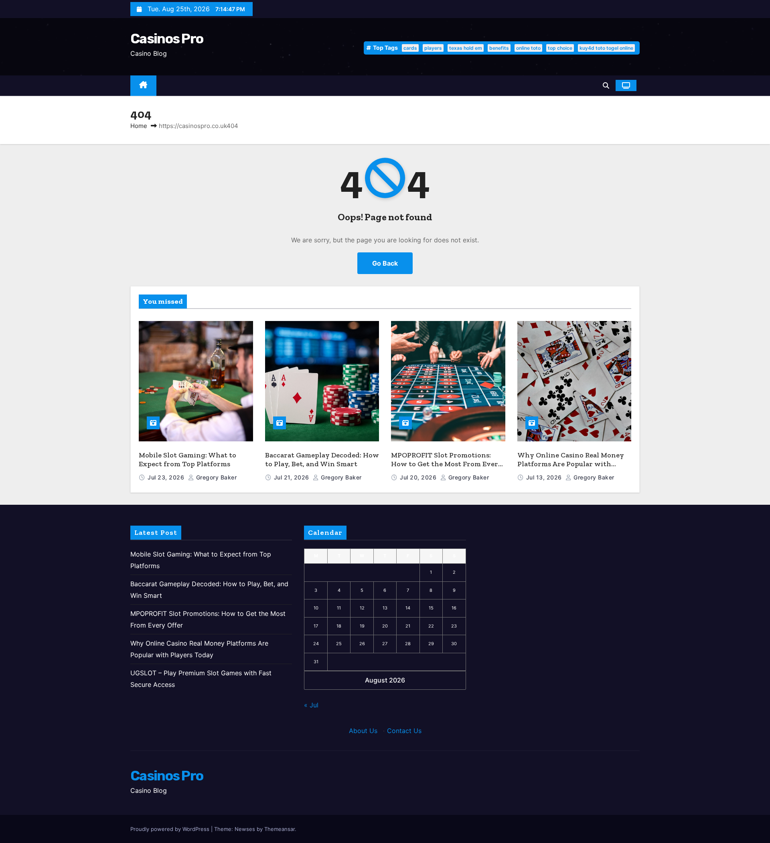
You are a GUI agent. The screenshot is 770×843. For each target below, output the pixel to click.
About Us (363, 731)
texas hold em (465, 48)
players (433, 48)
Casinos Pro (166, 38)
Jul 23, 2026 (167, 477)
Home (138, 126)
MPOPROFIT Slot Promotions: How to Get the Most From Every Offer (447, 464)
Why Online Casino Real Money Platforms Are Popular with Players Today (570, 464)
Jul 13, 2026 (545, 477)
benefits (499, 48)
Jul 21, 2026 (292, 477)
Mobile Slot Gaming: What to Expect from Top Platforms (187, 460)
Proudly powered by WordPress (170, 829)
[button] (606, 85)
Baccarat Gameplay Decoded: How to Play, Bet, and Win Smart (322, 460)
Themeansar (279, 829)
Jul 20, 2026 (419, 477)
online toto (528, 48)
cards (410, 48)
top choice (560, 48)
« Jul (311, 705)
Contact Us (404, 731)
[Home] (143, 85)
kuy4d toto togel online (606, 48)
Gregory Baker (215, 477)
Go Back (385, 263)
